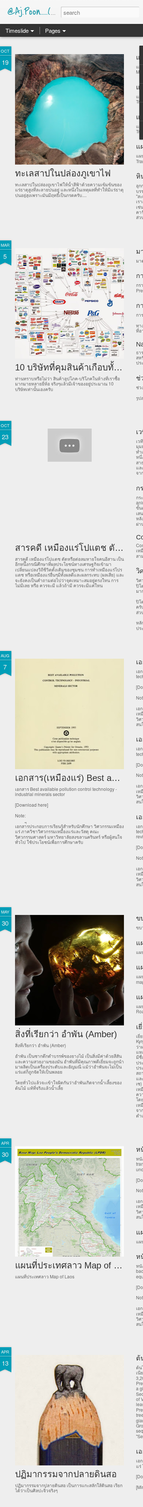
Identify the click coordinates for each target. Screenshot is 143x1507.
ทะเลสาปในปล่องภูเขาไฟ (63, 173)
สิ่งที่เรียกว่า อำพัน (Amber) (66, 1034)
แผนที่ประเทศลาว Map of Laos (73, 1265)
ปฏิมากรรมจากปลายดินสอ (66, 1474)
